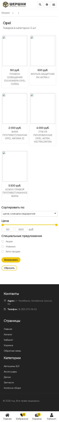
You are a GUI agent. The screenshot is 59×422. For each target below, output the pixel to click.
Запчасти (9, 382)
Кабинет (51, 418)
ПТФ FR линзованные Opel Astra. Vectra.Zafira (42, 136)
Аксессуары (10, 371)
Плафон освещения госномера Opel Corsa (15, 79)
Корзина (36, 416)
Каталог (8, 334)
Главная (7, 418)
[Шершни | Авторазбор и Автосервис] (14, 4)
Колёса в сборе (12, 388)
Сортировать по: (13, 207)
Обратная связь (12, 350)
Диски (7, 377)
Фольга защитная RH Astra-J (43, 76)
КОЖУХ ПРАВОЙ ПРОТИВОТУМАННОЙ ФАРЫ (14, 192)
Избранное (22, 416)
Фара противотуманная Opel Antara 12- (14, 135)
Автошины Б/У (12, 366)
